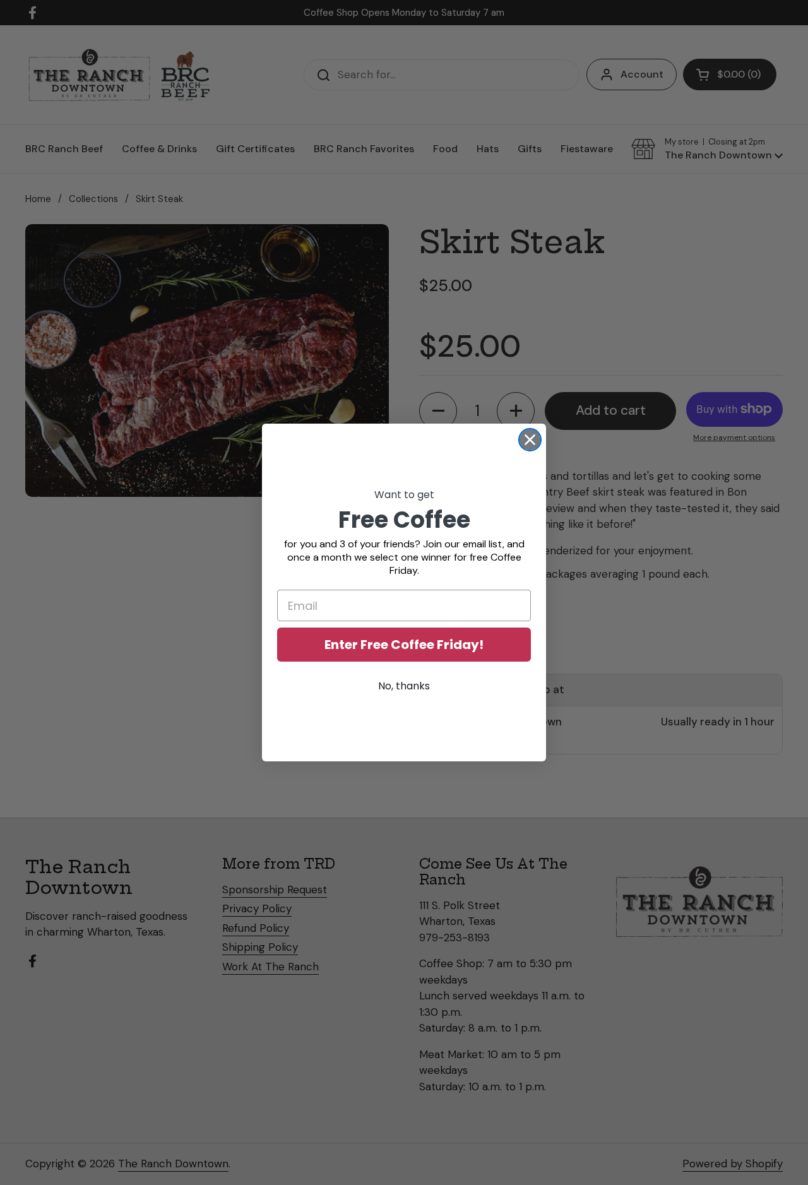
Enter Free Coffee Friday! (404, 644)
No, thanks (404, 686)
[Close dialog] (530, 440)
